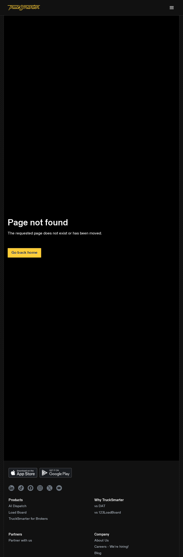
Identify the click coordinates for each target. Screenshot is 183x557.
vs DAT (100, 506)
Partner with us (20, 540)
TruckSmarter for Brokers (28, 518)
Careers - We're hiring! (111, 546)
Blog (97, 553)
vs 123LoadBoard (107, 512)
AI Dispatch (17, 506)
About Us (101, 540)
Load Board (17, 512)
